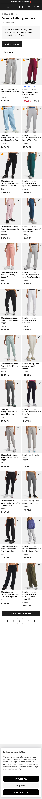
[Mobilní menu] (4, 7)
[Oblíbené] (33, 7)
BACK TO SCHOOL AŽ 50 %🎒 (21, 2)
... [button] (24, 621)
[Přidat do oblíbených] (18, 60)
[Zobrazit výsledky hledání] (8, 7)
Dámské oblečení (10, 14)
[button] (34, 621)
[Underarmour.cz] (21, 7)
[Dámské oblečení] (2, 14)
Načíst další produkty (21, 613)
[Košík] (38, 7)
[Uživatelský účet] (29, 7)
